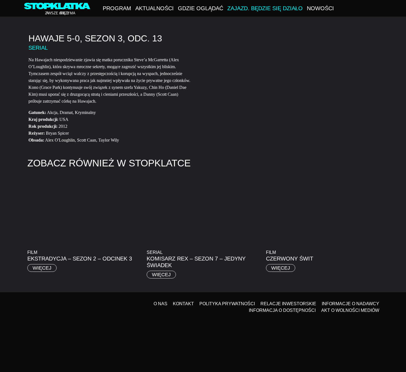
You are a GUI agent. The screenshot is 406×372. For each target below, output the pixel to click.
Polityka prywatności (227, 303)
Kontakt (183, 303)
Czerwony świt (289, 259)
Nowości (320, 8)
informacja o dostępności (282, 310)
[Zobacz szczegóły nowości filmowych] (374, 315)
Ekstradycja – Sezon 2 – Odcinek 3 (79, 259)
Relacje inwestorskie (288, 303)
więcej (42, 268)
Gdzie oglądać (200, 8)
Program (117, 8)
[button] (380, 8)
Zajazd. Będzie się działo (265, 8)
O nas (160, 303)
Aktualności (154, 8)
